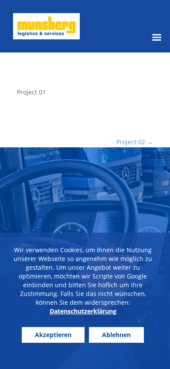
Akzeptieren (53, 335)
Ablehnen (116, 335)
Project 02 (134, 142)
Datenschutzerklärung (83, 311)
